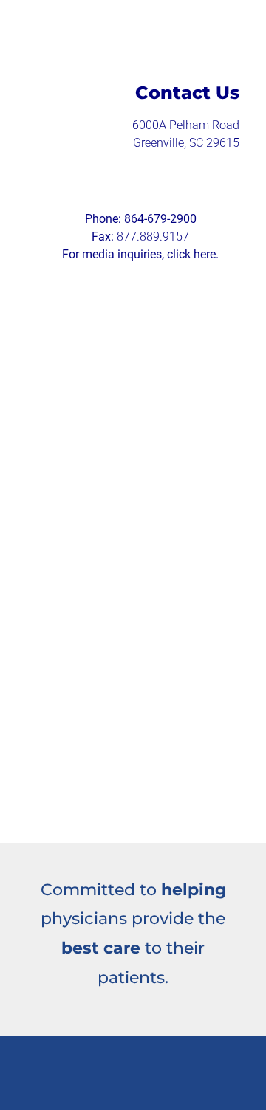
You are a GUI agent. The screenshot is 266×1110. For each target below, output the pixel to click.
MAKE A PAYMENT (107, 374)
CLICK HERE (155, 456)
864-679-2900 (160, 219)
